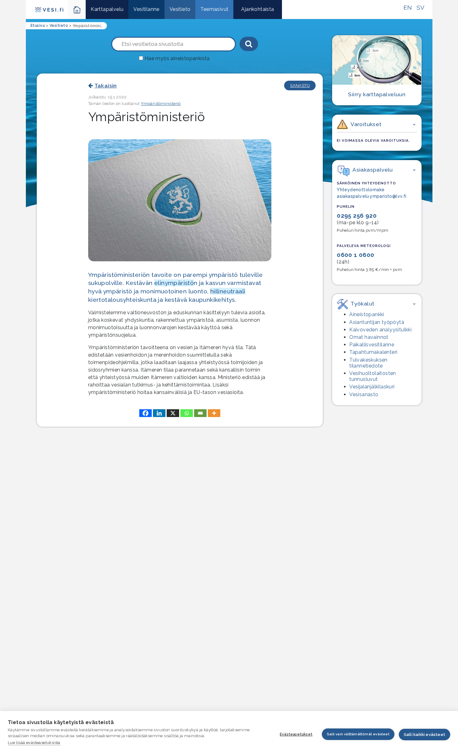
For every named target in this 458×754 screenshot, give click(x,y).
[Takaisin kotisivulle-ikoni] (77, 9)
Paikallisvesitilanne (371, 345)
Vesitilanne (146, 9)
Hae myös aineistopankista (177, 58)
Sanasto (300, 85)
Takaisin (105, 85)
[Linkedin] (159, 413)
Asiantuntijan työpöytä (376, 322)
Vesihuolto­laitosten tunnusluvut (372, 376)
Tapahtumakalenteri (373, 352)
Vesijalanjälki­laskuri (371, 387)
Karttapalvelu (107, 9)
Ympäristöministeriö (161, 103)
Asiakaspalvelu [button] (372, 169)
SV (421, 7)
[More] (214, 413)
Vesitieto (180, 9)
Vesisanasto (363, 394)
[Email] (200, 413)
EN (407, 7)
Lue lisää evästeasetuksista (34, 742)
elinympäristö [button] (174, 282)
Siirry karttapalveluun (376, 94)
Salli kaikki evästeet (424, 734)
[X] (173, 413)
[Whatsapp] (186, 413)
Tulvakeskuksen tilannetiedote (368, 363)
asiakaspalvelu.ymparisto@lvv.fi (371, 196)
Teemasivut (214, 9)
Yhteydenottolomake (360, 189)
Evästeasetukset (296, 734)
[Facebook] (145, 413)
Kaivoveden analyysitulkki (380, 330)
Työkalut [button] (362, 303)
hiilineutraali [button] (228, 291)
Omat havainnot (369, 337)
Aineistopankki (366, 314)
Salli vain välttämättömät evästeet (358, 734)
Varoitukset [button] (366, 124)
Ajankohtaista (257, 9)
